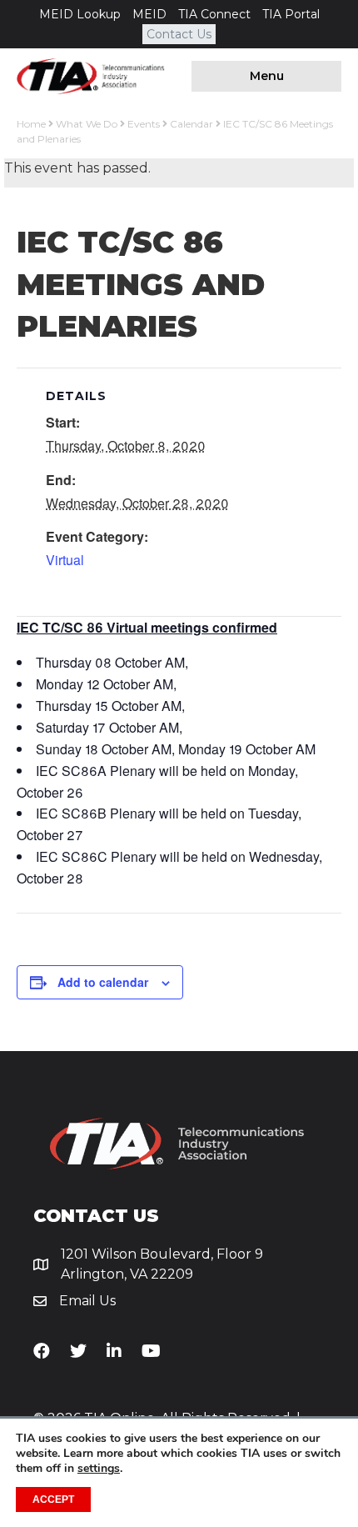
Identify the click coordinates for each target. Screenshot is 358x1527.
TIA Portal (291, 14)
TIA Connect (214, 14)
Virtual (65, 559)
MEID (149, 14)
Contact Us (179, 34)
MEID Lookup (80, 14)
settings (98, 1468)
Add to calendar (102, 982)
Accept (53, 1499)
